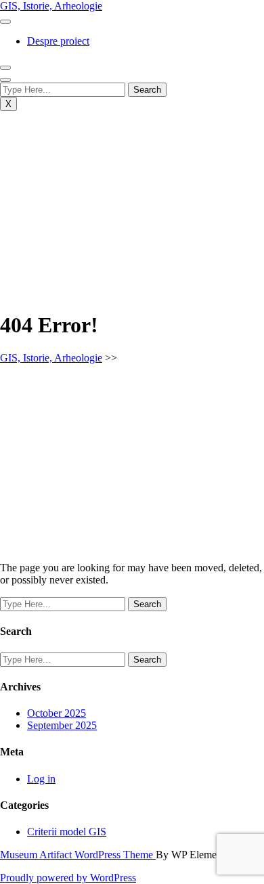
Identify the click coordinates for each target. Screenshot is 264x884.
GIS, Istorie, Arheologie (51, 6)
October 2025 (56, 713)
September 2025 (62, 725)
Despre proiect (58, 41)
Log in (41, 778)
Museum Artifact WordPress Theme (78, 854)
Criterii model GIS (66, 831)
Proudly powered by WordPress (68, 877)
